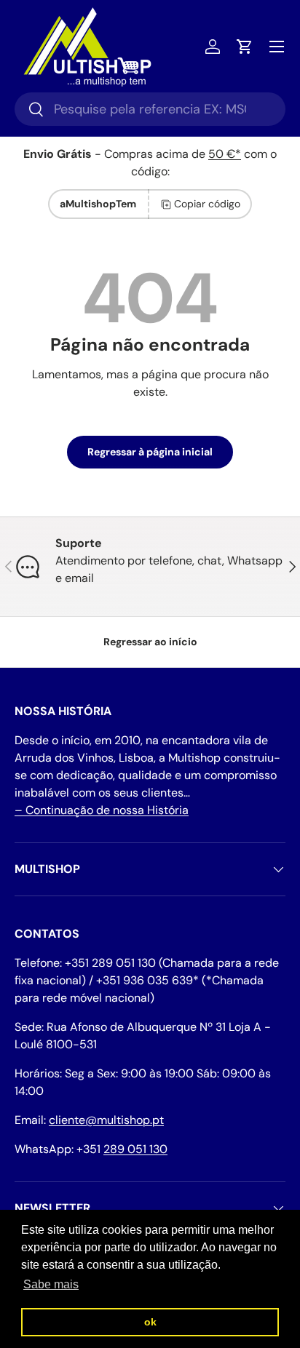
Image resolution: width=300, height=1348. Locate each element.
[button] (245, 47)
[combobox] (150, 109)
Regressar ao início (150, 641)
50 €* (224, 153)
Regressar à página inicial (150, 451)
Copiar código (207, 203)
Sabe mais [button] (51, 1284)
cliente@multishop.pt (106, 1120)
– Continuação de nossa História (102, 810)
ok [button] (150, 1322)
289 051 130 (135, 1149)
